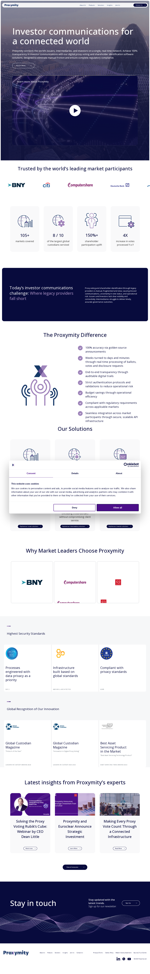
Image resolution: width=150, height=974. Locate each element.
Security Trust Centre (140, 952)
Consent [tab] (31, 473)
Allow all (117, 507)
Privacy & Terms (98, 952)
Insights (109, 5)
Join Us (117, 5)
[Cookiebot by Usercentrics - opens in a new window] (126, 465)
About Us (83, 5)
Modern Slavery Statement (123, 952)
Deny (74, 507)
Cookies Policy (109, 952)
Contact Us (80, 952)
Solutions (101, 5)
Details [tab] (75, 473)
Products (92, 5)
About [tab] (119, 473)
